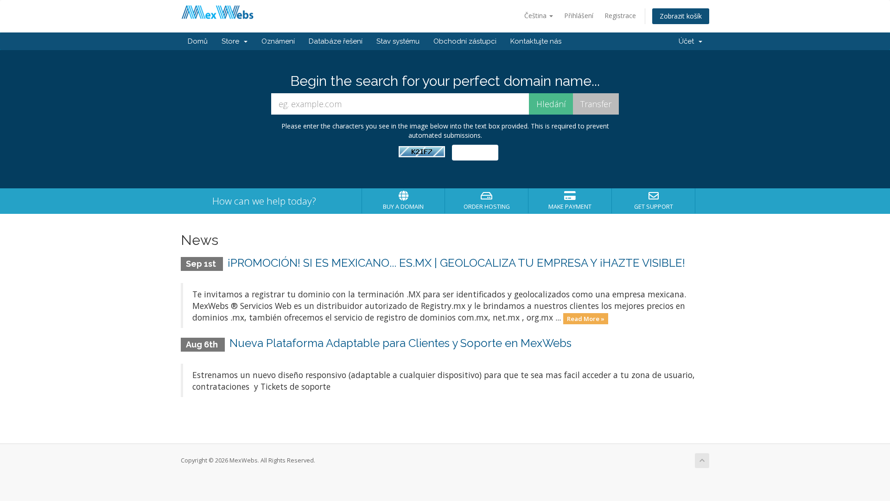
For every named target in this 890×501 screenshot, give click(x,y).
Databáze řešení (335, 41)
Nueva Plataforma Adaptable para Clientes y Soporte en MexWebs (400, 343)
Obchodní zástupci (464, 41)
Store (232, 41)
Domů (198, 41)
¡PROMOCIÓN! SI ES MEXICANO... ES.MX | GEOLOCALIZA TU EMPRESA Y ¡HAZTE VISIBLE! (456, 263)
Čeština (536, 15)
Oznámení (278, 41)
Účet (688, 41)
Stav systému (398, 41)
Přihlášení (578, 15)
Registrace (620, 15)
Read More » (585, 318)
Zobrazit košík (681, 16)
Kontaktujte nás (535, 41)
